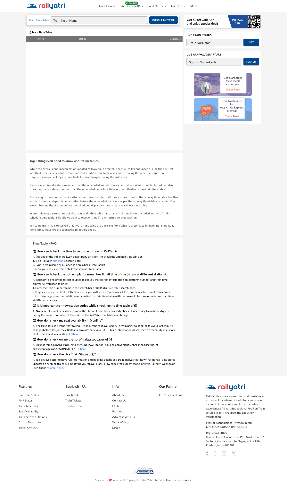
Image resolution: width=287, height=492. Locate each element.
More (193, 6)
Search (251, 61)
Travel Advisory (28, 427)
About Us (118, 395)
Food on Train (74, 406)
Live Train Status (29, 395)
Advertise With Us (123, 417)
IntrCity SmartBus (131, 6)
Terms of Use (163, 480)
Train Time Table (29, 406)
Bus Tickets (72, 395)
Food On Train (157, 6)
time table (59, 260)
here (76, 334)
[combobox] (95, 20)
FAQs (115, 406)
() (145, 363)
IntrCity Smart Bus (170, 395)
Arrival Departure (30, 422)
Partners (117, 411)
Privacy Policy (182, 480)
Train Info (177, 6)
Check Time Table (163, 20)
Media (116, 427)
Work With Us (121, 422)
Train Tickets (107, 6)
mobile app (56, 367)
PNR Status (25, 400)
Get (251, 42)
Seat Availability (28, 411)
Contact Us (119, 400)
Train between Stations (33, 417)
